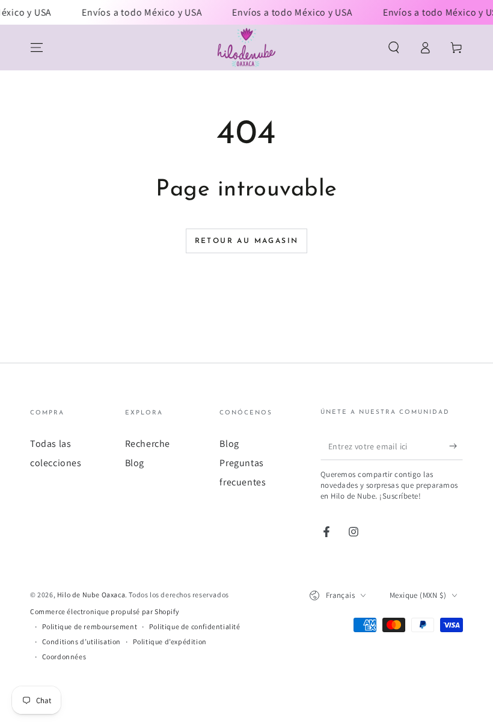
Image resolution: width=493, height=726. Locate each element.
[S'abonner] (456, 446)
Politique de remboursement (90, 626)
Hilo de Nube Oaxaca (91, 594)
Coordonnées (64, 656)
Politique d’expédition (170, 641)
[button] (393, 47)
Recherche (147, 443)
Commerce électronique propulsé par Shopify (104, 611)
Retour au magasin (247, 241)
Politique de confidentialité (194, 626)
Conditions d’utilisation (81, 641)
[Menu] (36, 47)
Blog (134, 463)
